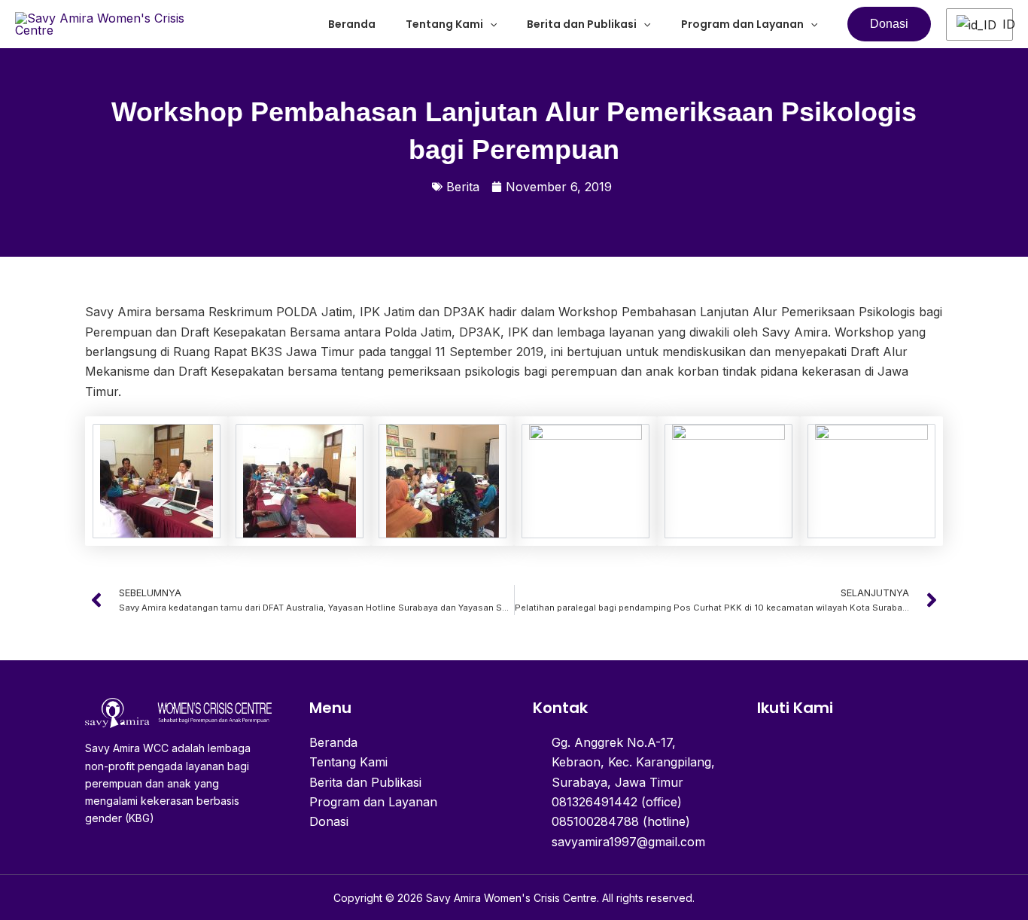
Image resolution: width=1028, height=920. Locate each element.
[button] (490, 24)
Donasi (328, 821)
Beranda (352, 24)
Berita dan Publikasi (582, 24)
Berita (462, 186)
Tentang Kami (444, 24)
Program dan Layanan (742, 24)
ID (1002, 24)
